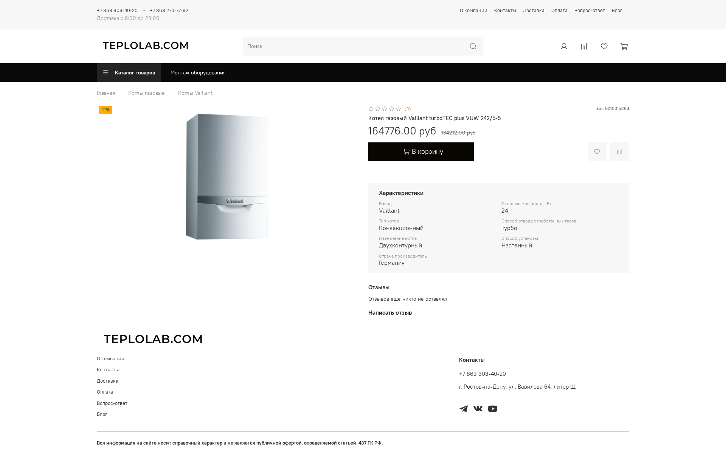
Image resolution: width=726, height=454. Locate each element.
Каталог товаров (135, 72)
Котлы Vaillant (195, 93)
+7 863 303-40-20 (117, 10)
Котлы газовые (146, 93)
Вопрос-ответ (589, 10)
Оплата (559, 10)
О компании (473, 10)
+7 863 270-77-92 (169, 10)
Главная (106, 93)
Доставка (533, 10)
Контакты (505, 10)
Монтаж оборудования (198, 72)
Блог (617, 10)
